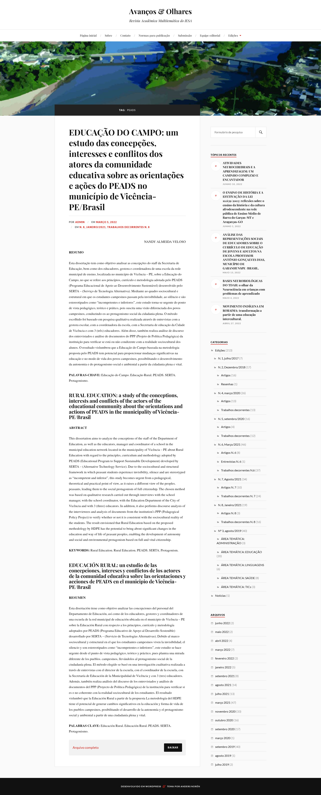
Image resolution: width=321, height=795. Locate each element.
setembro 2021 (225, 676)
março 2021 (222, 702)
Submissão (185, 35)
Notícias (220, 595)
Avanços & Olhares (160, 11)
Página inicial (88, 35)
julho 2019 (222, 764)
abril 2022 (221, 640)
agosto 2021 (223, 685)
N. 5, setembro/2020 (231, 419)
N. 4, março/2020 (229, 393)
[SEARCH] (260, 132)
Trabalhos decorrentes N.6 (238, 470)
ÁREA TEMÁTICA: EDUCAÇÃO (241, 552)
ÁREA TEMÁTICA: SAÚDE (238, 578)
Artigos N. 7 (228, 487)
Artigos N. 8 (228, 513)
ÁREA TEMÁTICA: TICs (236, 587)
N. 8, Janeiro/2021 (93, 227)
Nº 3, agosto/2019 (229, 530)
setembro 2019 (225, 746)
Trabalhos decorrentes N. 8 (128, 227)
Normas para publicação (154, 35)
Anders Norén (190, 786)
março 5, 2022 (106, 222)
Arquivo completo (86, 747)
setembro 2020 (225, 729)
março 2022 (222, 649)
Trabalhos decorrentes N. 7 (238, 496)
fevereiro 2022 (224, 658)
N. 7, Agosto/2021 (229, 479)
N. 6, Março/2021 (229, 444)
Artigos (226, 375)
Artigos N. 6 (228, 452)
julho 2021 (222, 693)
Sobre (108, 35)
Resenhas (227, 384)
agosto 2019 (223, 755)
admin (80, 222)
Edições (233, 35)
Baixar (173, 747)
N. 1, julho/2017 (228, 358)
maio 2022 (222, 631)
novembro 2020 (225, 711)
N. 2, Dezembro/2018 (231, 367)
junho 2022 (222, 623)
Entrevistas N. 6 (231, 461)
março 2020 (222, 738)
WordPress (153, 786)
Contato (125, 35)
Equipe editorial (210, 35)
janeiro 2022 (223, 667)
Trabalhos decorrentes (235, 410)
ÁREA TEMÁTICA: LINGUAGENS (242, 565)
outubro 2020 (224, 720)
